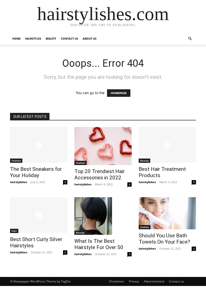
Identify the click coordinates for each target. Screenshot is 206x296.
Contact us (176, 281)
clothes (144, 227)
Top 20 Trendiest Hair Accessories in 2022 (99, 174)
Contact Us (69, 38)
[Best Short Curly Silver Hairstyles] (38, 215)
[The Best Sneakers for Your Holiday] (38, 145)
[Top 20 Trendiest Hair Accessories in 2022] (103, 146)
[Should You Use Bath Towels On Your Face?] (167, 213)
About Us (89, 38)
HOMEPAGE (119, 93)
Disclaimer (116, 281)
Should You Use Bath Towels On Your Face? (164, 239)
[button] (190, 38)
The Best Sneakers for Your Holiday (36, 172)
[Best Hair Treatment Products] (167, 145)
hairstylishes (18, 182)
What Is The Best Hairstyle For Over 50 (98, 244)
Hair (14, 231)
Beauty (51, 38)
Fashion (16, 160)
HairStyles (33, 38)
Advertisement (154, 281)
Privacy (134, 281)
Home (16, 38)
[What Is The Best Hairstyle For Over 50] (103, 216)
